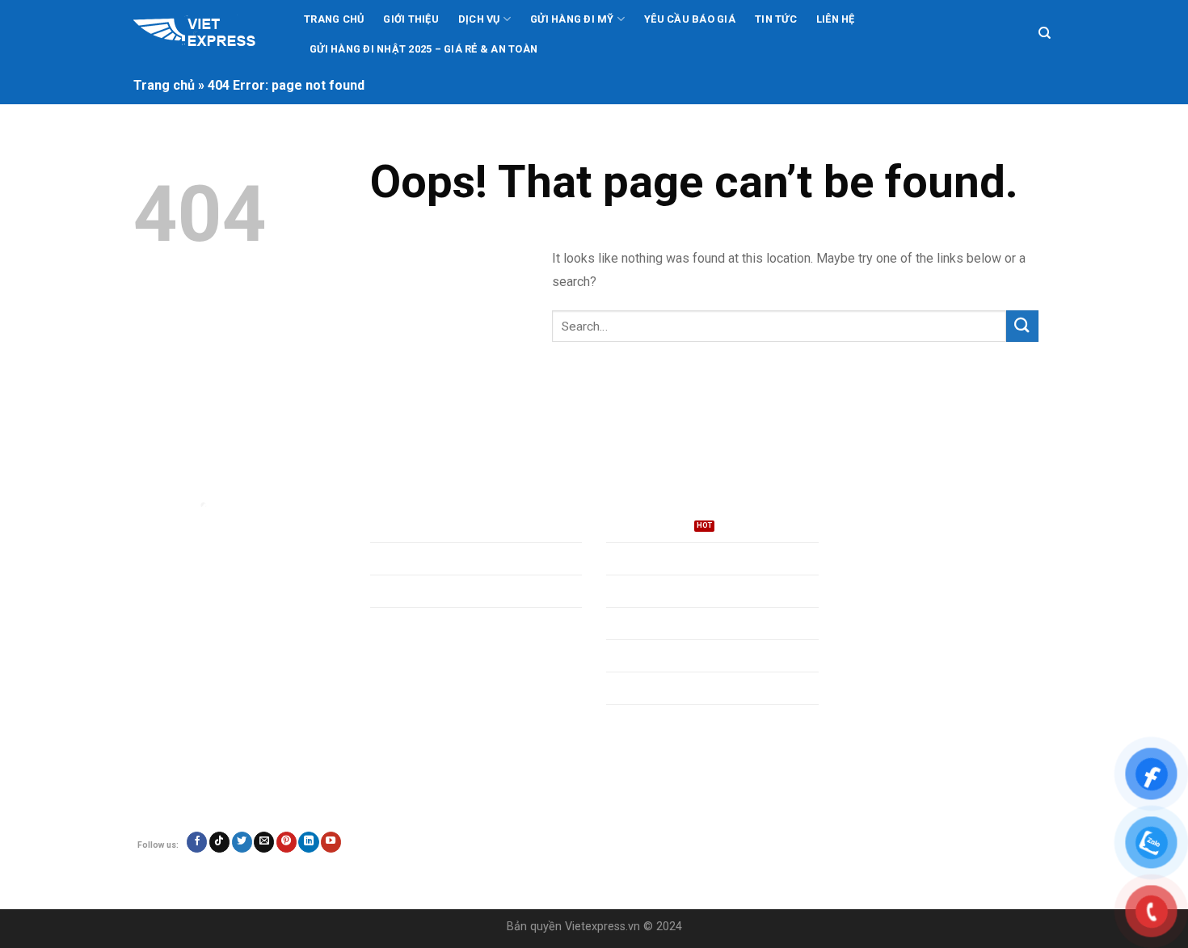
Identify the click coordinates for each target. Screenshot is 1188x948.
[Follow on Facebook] (197, 842)
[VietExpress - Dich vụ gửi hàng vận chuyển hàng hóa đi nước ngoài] (204, 34)
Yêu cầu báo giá (689, 19)
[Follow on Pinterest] (286, 842)
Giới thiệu (411, 19)
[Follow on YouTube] (331, 842)
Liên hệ (835, 19)
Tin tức (776, 19)
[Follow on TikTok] (219, 842)
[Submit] (1022, 326)
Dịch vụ (479, 19)
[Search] (1044, 33)
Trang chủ (334, 19)
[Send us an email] (264, 842)
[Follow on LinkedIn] (308, 842)
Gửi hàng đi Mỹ (572, 19)
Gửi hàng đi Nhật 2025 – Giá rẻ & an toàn (423, 49)
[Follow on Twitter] (242, 842)
